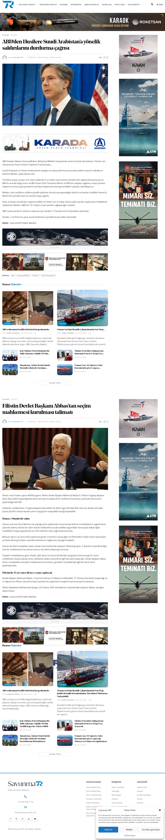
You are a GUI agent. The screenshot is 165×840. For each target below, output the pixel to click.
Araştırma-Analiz (48, 4)
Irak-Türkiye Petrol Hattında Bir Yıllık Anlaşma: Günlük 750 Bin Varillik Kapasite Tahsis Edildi (35, 768)
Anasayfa (5, 35)
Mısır (38, 681)
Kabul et (108, 829)
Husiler (36, 275)
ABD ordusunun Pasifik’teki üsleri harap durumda (25, 330)
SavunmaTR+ (134, 4)
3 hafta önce (26, 357)
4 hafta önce (81, 371)
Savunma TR (18, 57)
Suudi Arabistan (48, 275)
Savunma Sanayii (27, 4)
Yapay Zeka (119, 4)
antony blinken (23, 275)
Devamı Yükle (55, 383)
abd (12, 275)
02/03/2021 (32, 57)
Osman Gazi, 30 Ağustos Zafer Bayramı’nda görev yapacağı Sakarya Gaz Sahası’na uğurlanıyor (91, 783)
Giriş (160, 4)
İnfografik (76, 4)
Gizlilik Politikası (129, 835)
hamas (22, 681)
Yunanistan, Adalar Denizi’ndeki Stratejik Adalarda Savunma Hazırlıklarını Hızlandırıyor (35, 783)
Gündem (64, 4)
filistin (14, 681)
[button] (160, 810)
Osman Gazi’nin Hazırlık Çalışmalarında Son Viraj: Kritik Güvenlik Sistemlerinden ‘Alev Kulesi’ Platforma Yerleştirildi (82, 738)
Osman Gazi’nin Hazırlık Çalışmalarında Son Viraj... (81, 330)
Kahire (31, 681)
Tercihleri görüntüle (151, 829)
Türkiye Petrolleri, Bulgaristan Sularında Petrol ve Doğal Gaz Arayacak (89, 768)
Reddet (129, 829)
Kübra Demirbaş (13, 333)
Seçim (46, 681)
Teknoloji (107, 4)
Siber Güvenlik (91, 4)
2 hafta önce (27, 333)
